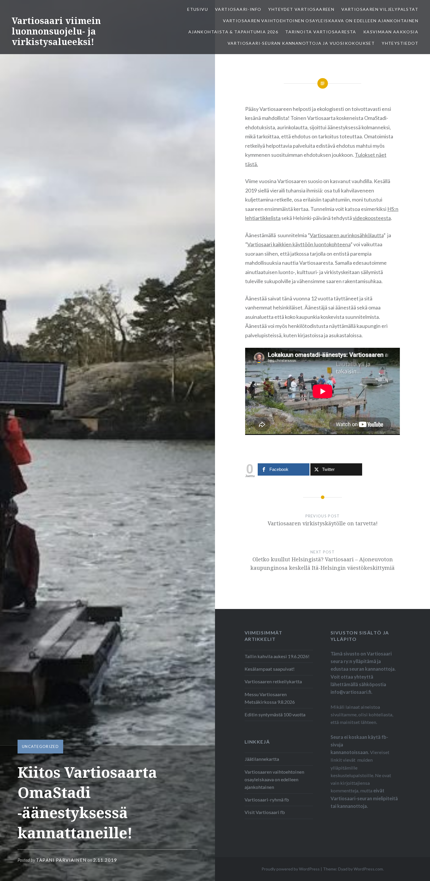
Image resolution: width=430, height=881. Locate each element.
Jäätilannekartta (262, 759)
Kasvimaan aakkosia (390, 31)
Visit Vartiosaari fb (265, 812)
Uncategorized (40, 746)
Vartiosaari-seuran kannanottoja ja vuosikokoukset (301, 43)
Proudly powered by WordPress (291, 868)
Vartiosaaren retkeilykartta (273, 681)
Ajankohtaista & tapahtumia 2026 (233, 31)
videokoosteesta (372, 218)
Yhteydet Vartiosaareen (301, 9)
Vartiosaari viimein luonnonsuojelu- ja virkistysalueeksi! (56, 31)
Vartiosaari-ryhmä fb (267, 799)
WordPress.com (368, 868)
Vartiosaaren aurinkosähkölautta (346, 235)
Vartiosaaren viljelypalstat (379, 9)
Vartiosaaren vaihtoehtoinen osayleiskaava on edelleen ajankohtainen (320, 20)
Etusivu (197, 9)
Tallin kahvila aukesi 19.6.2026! (277, 656)
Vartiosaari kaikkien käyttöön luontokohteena (298, 244)
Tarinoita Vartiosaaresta (320, 31)
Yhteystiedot (400, 43)
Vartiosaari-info (238, 9)
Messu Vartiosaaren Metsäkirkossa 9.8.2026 (270, 698)
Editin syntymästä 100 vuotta (275, 714)
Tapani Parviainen (61, 860)
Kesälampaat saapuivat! (270, 669)
